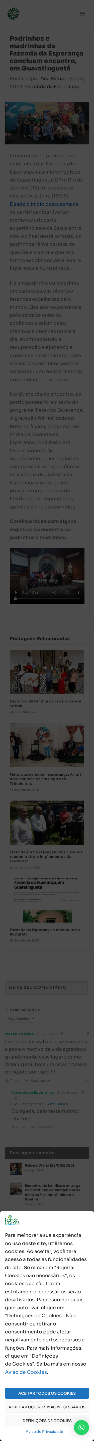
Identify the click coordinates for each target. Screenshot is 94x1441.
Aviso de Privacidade (44, 1431)
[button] (81, 1427)
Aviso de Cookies (26, 1372)
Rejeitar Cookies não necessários (47, 1407)
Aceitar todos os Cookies (47, 1393)
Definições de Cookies (47, 1420)
